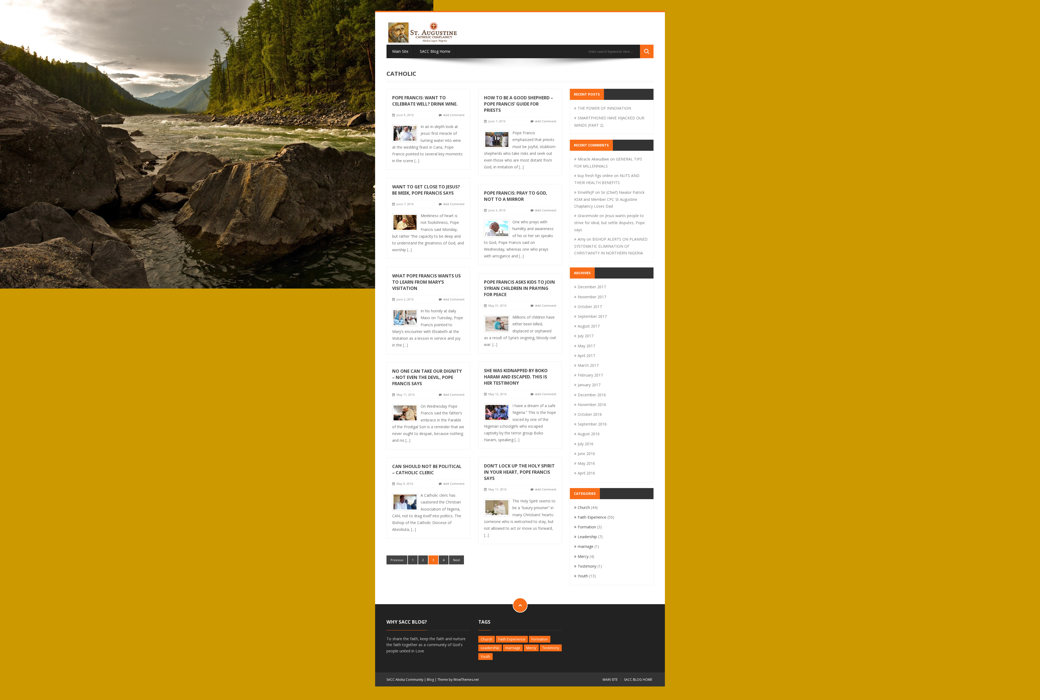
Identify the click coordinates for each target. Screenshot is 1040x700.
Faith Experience (592, 517)
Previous (397, 560)
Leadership (587, 536)
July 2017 (585, 335)
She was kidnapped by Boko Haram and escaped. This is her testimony (516, 377)
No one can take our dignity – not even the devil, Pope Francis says (427, 377)
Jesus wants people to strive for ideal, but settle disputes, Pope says (609, 222)
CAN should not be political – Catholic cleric (426, 469)
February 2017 (590, 375)
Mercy (583, 556)
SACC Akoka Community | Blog (410, 679)
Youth (583, 575)
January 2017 (589, 384)
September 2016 (592, 424)
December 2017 (592, 286)
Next (456, 560)
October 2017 (590, 306)
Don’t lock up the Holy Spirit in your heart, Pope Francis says (519, 472)
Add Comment (453, 115)
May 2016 (586, 463)
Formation (587, 526)
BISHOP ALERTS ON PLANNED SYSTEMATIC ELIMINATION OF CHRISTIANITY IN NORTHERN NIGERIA (611, 246)
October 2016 (590, 414)
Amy (582, 239)
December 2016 (592, 394)
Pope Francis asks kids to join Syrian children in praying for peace (519, 288)
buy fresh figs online (595, 175)
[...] (416, 160)
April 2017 (586, 355)
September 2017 (592, 316)
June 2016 (586, 453)
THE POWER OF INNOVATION (604, 108)
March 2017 (588, 365)
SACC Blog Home (435, 51)
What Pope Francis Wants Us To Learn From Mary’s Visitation (426, 282)
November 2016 (592, 404)
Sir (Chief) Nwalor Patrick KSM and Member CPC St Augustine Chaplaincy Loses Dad (609, 199)
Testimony (587, 566)
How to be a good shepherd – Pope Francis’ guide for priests (518, 104)
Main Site (400, 51)
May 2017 (586, 345)
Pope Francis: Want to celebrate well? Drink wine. (424, 101)
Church (584, 507)
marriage (585, 546)
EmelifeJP (586, 192)
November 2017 (592, 296)
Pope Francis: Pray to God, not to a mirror (515, 196)
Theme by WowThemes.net (458, 679)
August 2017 (589, 326)
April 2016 (586, 473)
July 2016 (585, 443)
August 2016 (589, 433)
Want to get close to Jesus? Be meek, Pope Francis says (426, 190)
